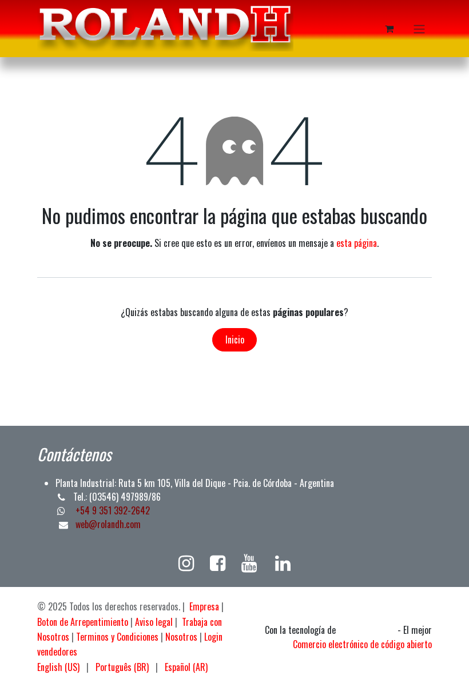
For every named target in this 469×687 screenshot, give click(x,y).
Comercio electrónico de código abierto (362, 644)
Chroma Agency (366, 631)
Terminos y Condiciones (117, 637)
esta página (356, 243)
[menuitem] (58, 667)
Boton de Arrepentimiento (82, 622)
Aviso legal (154, 622)
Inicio (234, 339)
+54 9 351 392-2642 (111, 510)
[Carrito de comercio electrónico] (389, 29)
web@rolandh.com (108, 524)
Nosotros (181, 637)
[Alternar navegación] (419, 28)
